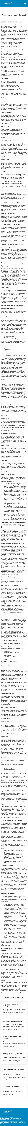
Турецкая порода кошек (12, 1053)
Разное (7, 9)
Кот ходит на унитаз (11, 1086)
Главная (3, 9)
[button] (25, 3)
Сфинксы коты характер (12, 1021)
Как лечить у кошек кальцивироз (10, 1005)
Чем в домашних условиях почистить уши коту (13, 1070)
